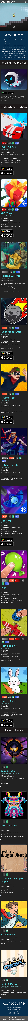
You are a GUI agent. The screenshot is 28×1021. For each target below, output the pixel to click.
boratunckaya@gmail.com (14, 1009)
